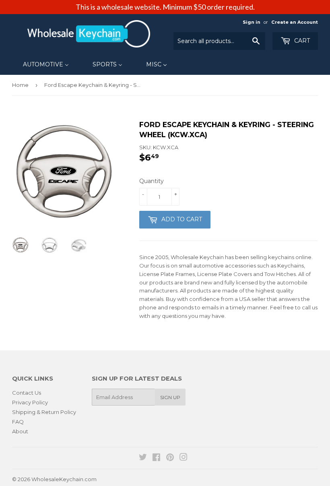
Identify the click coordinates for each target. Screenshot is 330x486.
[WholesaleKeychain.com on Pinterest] (170, 458)
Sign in (251, 22)
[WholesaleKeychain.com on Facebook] (156, 458)
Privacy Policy (30, 402)
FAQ (18, 421)
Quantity (151, 181)
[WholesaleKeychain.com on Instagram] (183, 458)
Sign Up (170, 397)
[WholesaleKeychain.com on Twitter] (143, 458)
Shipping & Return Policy (44, 412)
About (20, 431)
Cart (301, 40)
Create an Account (294, 22)
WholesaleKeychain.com (64, 479)
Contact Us (26, 392)
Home (20, 85)
